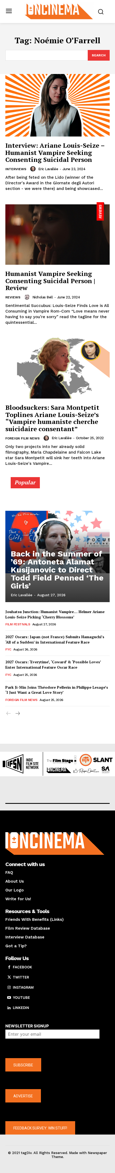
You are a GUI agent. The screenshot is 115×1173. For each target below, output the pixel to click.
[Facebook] (9, 967)
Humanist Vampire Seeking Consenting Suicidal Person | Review (50, 280)
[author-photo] (33, 169)
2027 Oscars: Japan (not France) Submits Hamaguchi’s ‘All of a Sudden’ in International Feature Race (54, 639)
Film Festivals (17, 624)
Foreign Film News (22, 438)
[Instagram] (9, 987)
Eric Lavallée (48, 169)
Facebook (22, 967)
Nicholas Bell (42, 297)
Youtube (21, 997)
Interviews (15, 169)
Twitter (21, 977)
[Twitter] (9, 977)
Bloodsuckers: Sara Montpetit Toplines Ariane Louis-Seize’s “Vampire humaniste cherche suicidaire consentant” (52, 418)
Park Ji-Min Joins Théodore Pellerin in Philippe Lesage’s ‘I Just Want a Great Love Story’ (56, 690)
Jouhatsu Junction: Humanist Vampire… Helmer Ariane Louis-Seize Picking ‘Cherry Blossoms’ (55, 614)
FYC (8, 649)
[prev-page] (8, 713)
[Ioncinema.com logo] (59, 11)
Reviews (12, 297)
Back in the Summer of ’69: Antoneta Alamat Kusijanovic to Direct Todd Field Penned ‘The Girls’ (57, 569)
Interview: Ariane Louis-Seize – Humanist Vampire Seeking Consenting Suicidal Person (55, 152)
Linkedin (21, 1008)
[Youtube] (9, 997)
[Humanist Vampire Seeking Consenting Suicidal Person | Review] (57, 233)
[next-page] (17, 713)
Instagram (23, 987)
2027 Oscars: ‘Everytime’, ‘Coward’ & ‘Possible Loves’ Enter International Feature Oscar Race (53, 664)
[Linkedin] (9, 1008)
